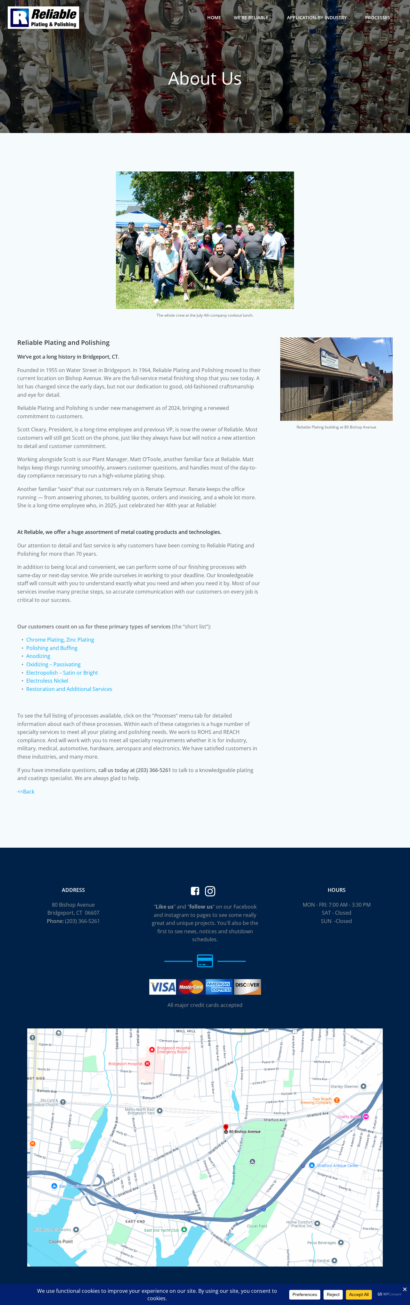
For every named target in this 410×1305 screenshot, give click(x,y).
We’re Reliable (251, 17)
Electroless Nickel (47, 680)
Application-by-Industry (317, 17)
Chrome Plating (45, 639)
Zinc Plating (80, 639)
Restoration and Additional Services (69, 689)
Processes (377, 17)
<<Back (25, 791)
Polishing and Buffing (52, 648)
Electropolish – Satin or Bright (62, 672)
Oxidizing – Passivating (53, 664)
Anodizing (38, 656)
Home (214, 17)
